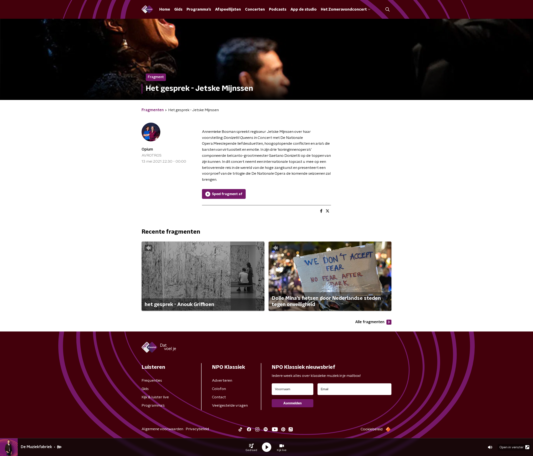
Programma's (199, 9)
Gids (178, 9)
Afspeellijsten (228, 9)
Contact (219, 397)
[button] (251, 447)
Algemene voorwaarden (162, 429)
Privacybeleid (197, 429)
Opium (147, 149)
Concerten (255, 9)
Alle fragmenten (369, 322)
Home (164, 9)
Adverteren (222, 380)
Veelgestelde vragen (230, 405)
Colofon (219, 389)
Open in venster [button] (511, 447)
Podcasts (277, 9)
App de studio (303, 9)
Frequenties (152, 380)
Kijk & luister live (155, 397)
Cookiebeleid (372, 429)
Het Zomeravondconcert (344, 9)
